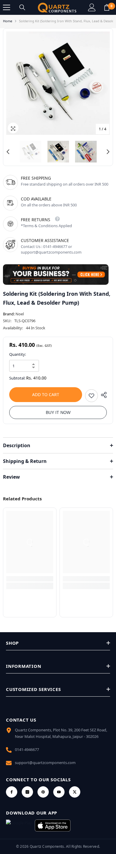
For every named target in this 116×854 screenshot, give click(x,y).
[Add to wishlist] (91, 395)
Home (7, 21)
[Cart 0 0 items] (107, 7)
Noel (19, 314)
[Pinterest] (43, 792)
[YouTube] (59, 792)
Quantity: (17, 354)
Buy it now (58, 412)
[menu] (6, 7)
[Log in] (92, 7)
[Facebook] (11, 792)
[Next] (108, 151)
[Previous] (8, 151)
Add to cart (45, 394)
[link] (29, 578)
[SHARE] (102, 395)
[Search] (22, 7)
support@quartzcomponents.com (45, 762)
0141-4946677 (27, 749)
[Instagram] (27, 792)
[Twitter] (74, 792)
